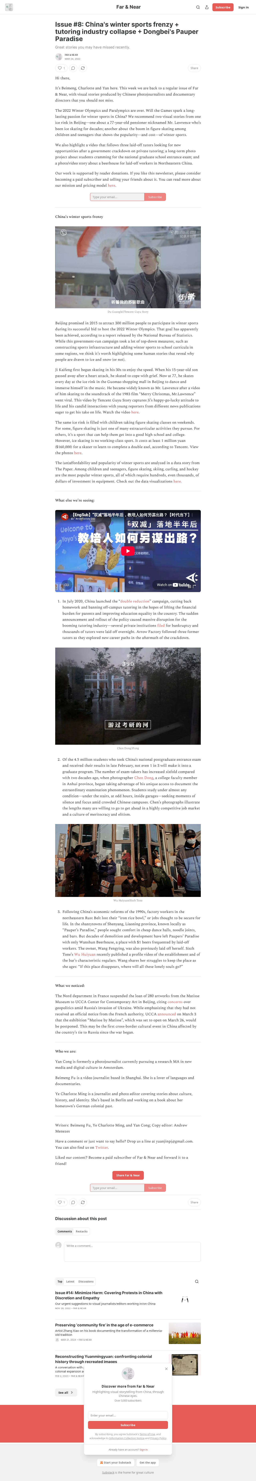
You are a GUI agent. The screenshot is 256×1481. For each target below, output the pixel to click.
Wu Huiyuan (85, 954)
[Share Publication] (207, 7)
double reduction (134, 601)
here (111, 185)
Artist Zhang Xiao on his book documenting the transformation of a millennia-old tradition (109, 1333)
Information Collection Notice (126, 1438)
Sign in (243, 7)
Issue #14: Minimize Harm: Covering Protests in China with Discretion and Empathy (108, 1295)
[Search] (198, 7)
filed (161, 626)
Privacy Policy (158, 1438)
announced (167, 1014)
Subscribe (223, 7)
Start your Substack (117, 1462)
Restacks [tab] (81, 1231)
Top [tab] (60, 1281)
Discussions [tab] (85, 1281)
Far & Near (71, 54)
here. (178, 481)
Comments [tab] (65, 1231)
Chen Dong (143, 778)
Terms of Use (147, 1434)
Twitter (101, 1148)
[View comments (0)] (73, 68)
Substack (108, 1472)
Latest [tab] (70, 1281)
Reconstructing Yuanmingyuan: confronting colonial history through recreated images (103, 1359)
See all (63, 1392)
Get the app (148, 1462)
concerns (175, 1002)
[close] (166, 1369)
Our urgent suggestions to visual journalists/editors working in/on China (105, 1304)
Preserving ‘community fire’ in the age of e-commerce (104, 1325)
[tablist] (72, 1231)
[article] (128, 1303)
